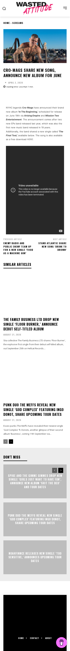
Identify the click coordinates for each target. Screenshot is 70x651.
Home (6, 23)
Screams (17, 23)
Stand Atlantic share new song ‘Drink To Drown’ (52, 246)
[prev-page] (5, 441)
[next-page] (11, 441)
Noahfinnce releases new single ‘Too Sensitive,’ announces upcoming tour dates (35, 557)
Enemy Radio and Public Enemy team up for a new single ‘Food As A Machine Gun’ (18, 248)
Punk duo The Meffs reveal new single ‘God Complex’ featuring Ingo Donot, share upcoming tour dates (33, 409)
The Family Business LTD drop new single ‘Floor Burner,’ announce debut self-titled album (31, 324)
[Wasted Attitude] (35, 8)
